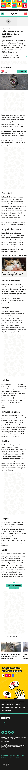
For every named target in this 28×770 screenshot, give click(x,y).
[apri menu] (2, 14)
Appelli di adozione (18, 702)
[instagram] (6, 732)
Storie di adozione (7, 705)
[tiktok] (2, 732)
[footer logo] (5, 718)
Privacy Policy (20, 755)
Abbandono (18, 705)
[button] (3, 675)
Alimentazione (6, 702)
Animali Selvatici (19, 707)
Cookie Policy (4, 757)
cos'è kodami (4, 755)
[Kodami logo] (14, 14)
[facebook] (12, 732)
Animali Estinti (6, 710)
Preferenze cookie (14, 757)
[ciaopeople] (5, 765)
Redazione (12, 755)
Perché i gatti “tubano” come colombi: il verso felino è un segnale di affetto (10, 656)
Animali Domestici (7, 707)
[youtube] (9, 732)
